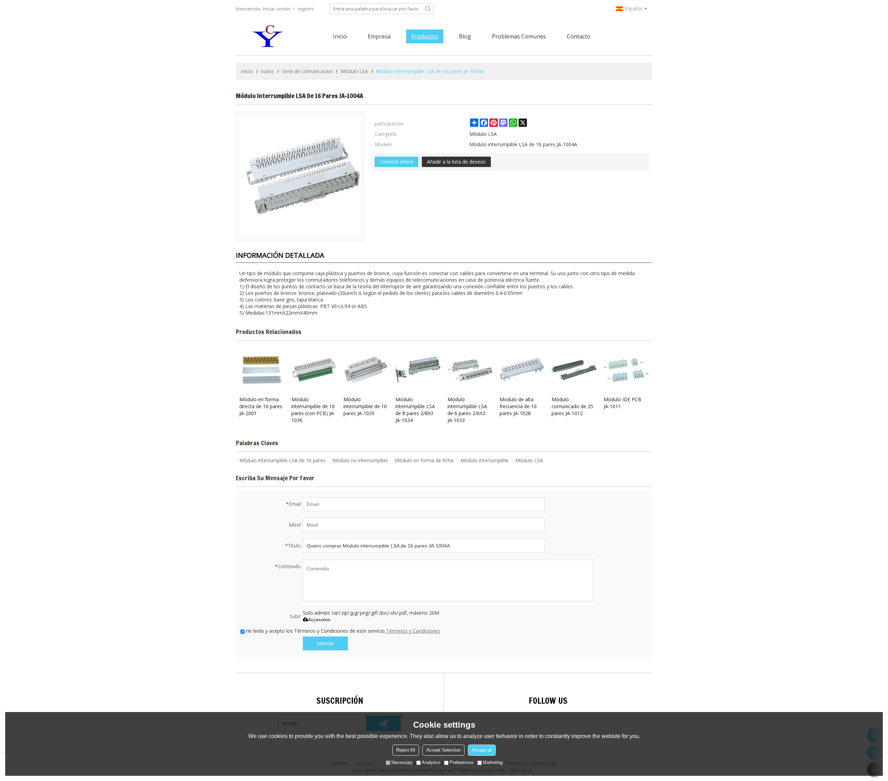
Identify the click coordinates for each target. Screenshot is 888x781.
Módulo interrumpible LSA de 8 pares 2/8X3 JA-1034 (415, 409)
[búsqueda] (428, 8)
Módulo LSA (354, 71)
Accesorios (319, 619)
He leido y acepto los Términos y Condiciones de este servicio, (343, 631)
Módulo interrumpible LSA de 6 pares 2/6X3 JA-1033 (467, 409)
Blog (465, 36)
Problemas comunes (519, 36)
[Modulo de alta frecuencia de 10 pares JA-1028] (522, 370)
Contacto (578, 36)
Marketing (493, 762)
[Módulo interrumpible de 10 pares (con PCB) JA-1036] (313, 370)
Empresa (379, 36)
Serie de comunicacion (307, 71)
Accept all (482, 750)
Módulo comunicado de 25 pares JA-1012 (572, 406)
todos (267, 71)
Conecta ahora (396, 161)
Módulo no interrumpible (360, 460)
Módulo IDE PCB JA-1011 (622, 403)
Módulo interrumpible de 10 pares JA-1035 (365, 406)
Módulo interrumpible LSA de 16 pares (282, 460)
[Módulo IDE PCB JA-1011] (626, 370)
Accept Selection (443, 750)
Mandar (325, 643)
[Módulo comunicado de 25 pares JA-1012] (574, 370)
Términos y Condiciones (413, 631)
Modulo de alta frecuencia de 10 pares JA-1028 (518, 406)
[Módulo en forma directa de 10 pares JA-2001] (261, 370)
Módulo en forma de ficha (424, 460)
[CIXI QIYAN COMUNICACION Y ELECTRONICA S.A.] (269, 36)
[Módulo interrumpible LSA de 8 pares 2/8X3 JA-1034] (418, 370)
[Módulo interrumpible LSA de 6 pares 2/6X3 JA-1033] (470, 370)
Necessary (402, 762)
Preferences (462, 762)
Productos (424, 36)
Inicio (340, 36)
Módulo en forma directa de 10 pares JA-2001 (260, 406)
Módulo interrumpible (484, 460)
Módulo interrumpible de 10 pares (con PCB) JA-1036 (313, 409)
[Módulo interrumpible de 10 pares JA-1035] (365, 370)
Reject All (405, 750)
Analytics (431, 762)
